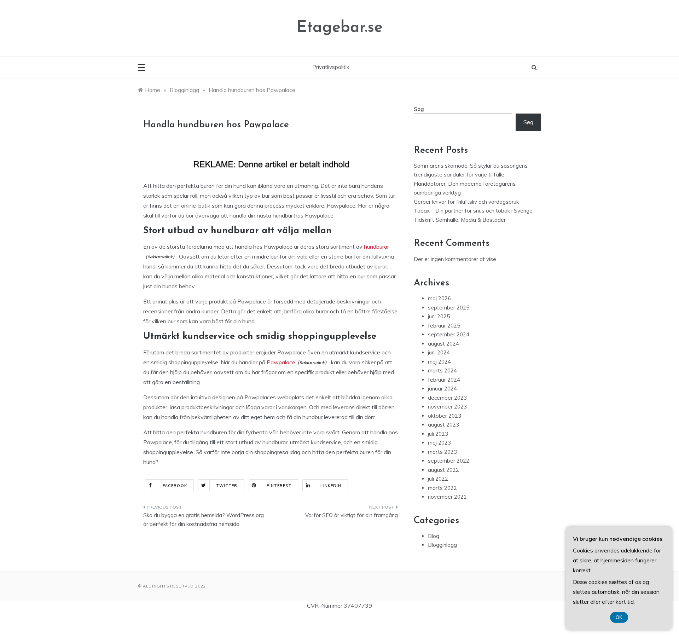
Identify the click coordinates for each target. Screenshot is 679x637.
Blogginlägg (442, 545)
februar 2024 (444, 379)
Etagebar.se (340, 28)
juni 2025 (439, 316)
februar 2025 (444, 325)
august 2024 (443, 343)
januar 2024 (442, 388)
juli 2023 (438, 433)
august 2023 (443, 424)
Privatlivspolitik (330, 67)
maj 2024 (439, 361)
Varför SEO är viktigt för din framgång (351, 515)
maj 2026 (439, 298)
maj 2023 (439, 442)
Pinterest (279, 485)
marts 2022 (442, 488)
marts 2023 (442, 451)
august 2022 (443, 470)
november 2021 (447, 496)
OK (619, 617)
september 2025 (448, 307)
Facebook (175, 485)
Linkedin (330, 485)
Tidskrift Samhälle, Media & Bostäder (460, 219)
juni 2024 (439, 352)
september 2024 (448, 334)
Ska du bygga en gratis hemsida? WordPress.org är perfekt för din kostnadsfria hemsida (203, 520)
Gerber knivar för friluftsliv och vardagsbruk (466, 201)
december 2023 (447, 397)
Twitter (227, 485)
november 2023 (447, 406)
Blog (433, 536)
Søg (419, 109)
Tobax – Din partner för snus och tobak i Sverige (473, 210)
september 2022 (448, 460)
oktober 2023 (444, 415)
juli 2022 (438, 478)
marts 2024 (442, 370)
